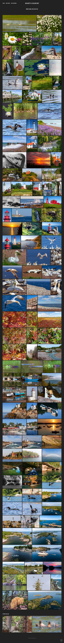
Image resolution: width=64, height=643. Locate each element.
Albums (4, 3)
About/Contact (8, 3)
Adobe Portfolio (33, 638)
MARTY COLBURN (32, 3)
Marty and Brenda (13, 3)
